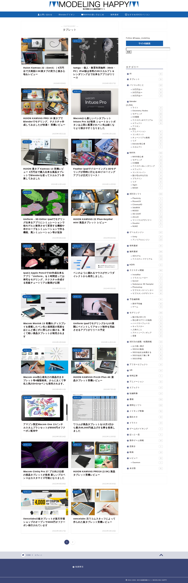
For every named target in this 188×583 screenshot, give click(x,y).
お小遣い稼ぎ (146, 346)
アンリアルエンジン (147, 240)
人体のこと (147, 330)
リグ (147, 141)
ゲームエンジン (146, 232)
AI (146, 74)
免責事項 (79, 567)
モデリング (147, 114)
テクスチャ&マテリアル (147, 120)
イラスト (146, 423)
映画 (146, 452)
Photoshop (147, 287)
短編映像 (146, 393)
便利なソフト (146, 405)
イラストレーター (147, 278)
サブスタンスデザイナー (147, 293)
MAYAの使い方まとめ (94, 15)
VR (146, 370)
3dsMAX (147, 208)
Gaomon (146, 462)
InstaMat (146, 275)
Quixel (146, 281)
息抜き (145, 446)
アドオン (136, 126)
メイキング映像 (146, 411)
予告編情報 (146, 299)
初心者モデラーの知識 (147, 320)
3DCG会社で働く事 (147, 355)
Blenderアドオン (67, 15)
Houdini (147, 223)
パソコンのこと (146, 85)
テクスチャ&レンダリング (147, 166)
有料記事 (145, 376)
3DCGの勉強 (147, 349)
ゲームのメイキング (145, 428)
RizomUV (146, 201)
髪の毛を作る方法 (147, 175)
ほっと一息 (145, 434)
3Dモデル (147, 256)
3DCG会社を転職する (146, 352)
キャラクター (147, 326)
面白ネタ (146, 417)
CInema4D (147, 205)
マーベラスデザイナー (147, 220)
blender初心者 (147, 144)
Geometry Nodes (147, 111)
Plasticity (146, 198)
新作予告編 (147, 304)
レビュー (146, 458)
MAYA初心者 (147, 157)
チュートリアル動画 (147, 138)
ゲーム (147, 307)
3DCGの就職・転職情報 (146, 342)
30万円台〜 (147, 96)
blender (133, 101)
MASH (146, 188)
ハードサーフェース (147, 323)
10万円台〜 (147, 89)
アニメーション (147, 131)
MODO (147, 211)
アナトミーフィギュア (147, 333)
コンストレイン (147, 172)
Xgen (146, 185)
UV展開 (147, 117)
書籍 (146, 399)
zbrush (147, 217)
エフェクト (147, 123)
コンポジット (147, 134)
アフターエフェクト (146, 364)
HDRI (146, 265)
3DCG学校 (147, 359)
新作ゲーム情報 (146, 440)
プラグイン (147, 179)
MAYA (146, 153)
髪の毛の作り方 (146, 317)
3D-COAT (146, 214)
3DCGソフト (146, 194)
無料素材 (114, 15)
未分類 (146, 468)
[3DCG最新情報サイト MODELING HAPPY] (94, 9)
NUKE (146, 226)
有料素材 (146, 246)
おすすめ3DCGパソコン (139, 15)
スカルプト (146, 147)
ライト (147, 108)
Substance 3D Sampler (147, 284)
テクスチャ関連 (146, 270)
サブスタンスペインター (147, 290)
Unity (147, 237)
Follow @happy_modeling (138, 38)
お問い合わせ (46, 15)
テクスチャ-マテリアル (147, 259)
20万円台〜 (147, 92)
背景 (147, 336)
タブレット (146, 79)
